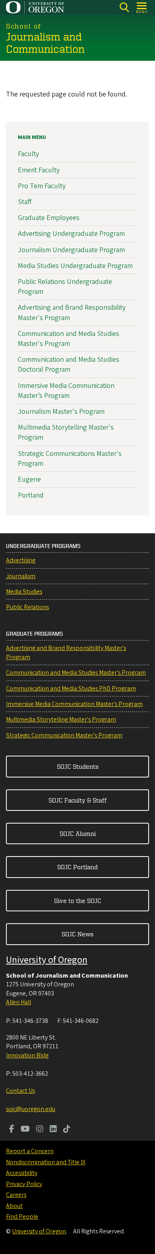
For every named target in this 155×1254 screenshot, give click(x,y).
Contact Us (20, 1090)
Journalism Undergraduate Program (71, 250)
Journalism (20, 576)
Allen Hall (18, 1002)
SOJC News (77, 934)
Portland (31, 495)
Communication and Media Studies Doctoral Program (68, 364)
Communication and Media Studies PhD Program (71, 688)
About (14, 1206)
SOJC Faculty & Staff (77, 800)
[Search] (124, 7)
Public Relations (27, 607)
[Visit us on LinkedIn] (53, 1129)
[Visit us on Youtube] (25, 1129)
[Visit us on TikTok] (67, 1129)
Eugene (29, 479)
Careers (16, 1194)
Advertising (20, 560)
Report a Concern (30, 1151)
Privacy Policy (24, 1184)
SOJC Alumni (78, 833)
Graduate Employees (48, 218)
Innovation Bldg (27, 1055)
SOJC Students (78, 766)
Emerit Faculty (39, 170)
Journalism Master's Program (61, 412)
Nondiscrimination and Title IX (45, 1162)
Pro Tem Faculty (42, 186)
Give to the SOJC (77, 900)
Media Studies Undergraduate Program (75, 266)
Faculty (28, 154)
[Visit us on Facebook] (11, 1129)
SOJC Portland (77, 866)
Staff (24, 202)
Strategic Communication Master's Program (64, 735)
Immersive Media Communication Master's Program (74, 704)
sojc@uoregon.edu (30, 1109)
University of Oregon (46, 960)
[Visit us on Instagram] (39, 1129)
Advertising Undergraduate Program (71, 234)
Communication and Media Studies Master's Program (68, 339)
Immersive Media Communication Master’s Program (66, 391)
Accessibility (21, 1173)
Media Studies (24, 591)
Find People (22, 1216)
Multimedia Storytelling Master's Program (61, 719)
